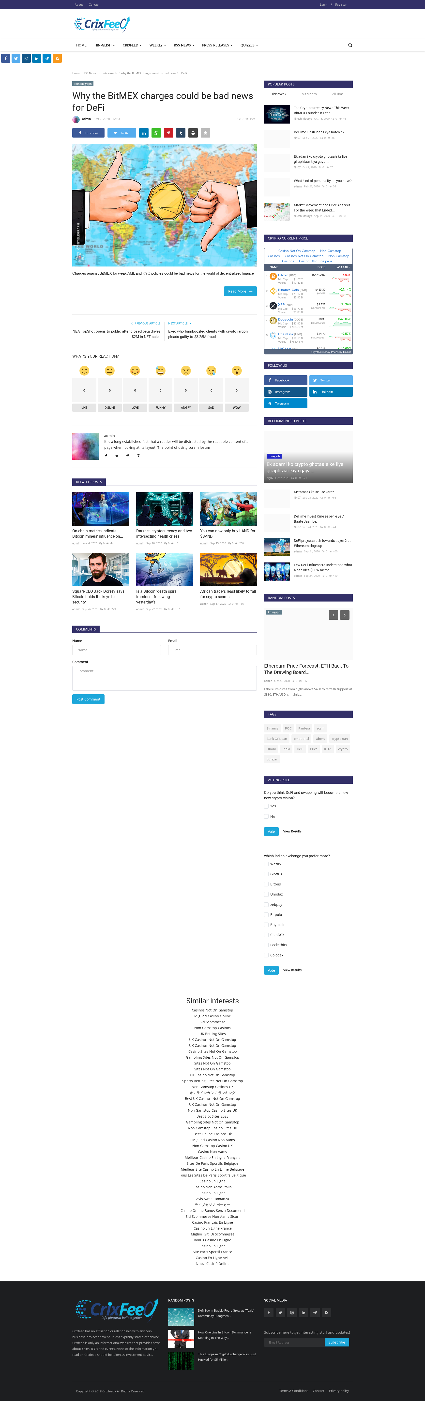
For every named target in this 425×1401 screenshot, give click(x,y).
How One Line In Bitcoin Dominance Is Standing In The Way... (224, 1335)
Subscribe (337, 1342)
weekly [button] (157, 45)
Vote (271, 831)
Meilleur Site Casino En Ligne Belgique (212, 1169)
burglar (272, 759)
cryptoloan (340, 738)
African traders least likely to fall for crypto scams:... (228, 594)
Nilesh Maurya (303, 118)
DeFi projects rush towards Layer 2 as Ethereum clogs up (322, 543)
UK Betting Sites (212, 1033)
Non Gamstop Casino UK (212, 1145)
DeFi (300, 749)
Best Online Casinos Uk (213, 1134)
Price (313, 749)
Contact (94, 4)
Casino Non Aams (212, 1151)
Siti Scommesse (212, 1022)
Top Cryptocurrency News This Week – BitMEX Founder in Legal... (323, 110)
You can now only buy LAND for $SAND (227, 534)
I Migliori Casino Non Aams (212, 1139)
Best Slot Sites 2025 (212, 1116)
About (79, 4)
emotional (301, 738)
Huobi (271, 749)
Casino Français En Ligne (212, 1222)
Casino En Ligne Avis (212, 1257)
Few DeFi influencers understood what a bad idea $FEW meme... (323, 567)
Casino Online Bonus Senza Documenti (213, 1210)
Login (323, 4)
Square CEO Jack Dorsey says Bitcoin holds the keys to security (98, 596)
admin (86, 119)
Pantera (304, 728)
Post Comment (88, 699)
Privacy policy (339, 1390)
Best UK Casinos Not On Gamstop (212, 1098)
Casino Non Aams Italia (213, 1187)
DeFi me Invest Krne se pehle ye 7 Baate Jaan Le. (319, 518)
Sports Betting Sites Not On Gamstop (212, 1081)
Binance (272, 728)
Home (81, 45)
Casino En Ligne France (213, 1228)
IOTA (327, 749)
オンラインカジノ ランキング (212, 1092)
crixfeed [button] (131, 45)
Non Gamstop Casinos (212, 1027)
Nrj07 (297, 138)
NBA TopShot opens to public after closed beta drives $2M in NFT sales (117, 334)
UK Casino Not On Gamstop (212, 1075)
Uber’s (320, 738)
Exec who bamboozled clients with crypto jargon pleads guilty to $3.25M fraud (208, 334)
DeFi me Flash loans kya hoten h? (319, 132)
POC (288, 728)
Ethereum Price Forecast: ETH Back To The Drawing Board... (306, 669)
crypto (343, 749)
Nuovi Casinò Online (212, 1263)
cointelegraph (108, 73)
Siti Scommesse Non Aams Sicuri (213, 1216)
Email (172, 640)
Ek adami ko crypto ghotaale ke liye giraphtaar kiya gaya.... (320, 159)
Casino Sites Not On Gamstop (212, 1051)
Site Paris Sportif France (212, 1251)
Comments (86, 629)
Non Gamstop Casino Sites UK (212, 1110)
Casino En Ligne (212, 1181)
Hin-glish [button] (103, 45)
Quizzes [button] (248, 45)
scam (320, 728)
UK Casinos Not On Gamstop (212, 1039)
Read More (238, 291)
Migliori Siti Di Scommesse (212, 1234)
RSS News (90, 73)
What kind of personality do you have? (323, 181)
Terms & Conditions (293, 1390)
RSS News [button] (183, 45)
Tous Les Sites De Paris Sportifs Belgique (212, 1175)
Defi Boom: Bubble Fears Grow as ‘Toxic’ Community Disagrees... (226, 1313)
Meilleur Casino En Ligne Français (212, 1157)
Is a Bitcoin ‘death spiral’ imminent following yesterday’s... (157, 596)
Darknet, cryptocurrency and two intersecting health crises (164, 534)
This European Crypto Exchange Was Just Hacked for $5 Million (227, 1356)
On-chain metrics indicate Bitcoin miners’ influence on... (97, 534)
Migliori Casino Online (212, 1016)
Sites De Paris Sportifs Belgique (212, 1163)
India (286, 749)
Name (77, 640)
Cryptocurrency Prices (325, 351)
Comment (80, 661)
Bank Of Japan (277, 738)
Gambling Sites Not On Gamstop (212, 1057)
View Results (292, 831)
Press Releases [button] (216, 45)
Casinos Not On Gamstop (212, 1010)
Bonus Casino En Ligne (212, 1240)
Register (341, 4)
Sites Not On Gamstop (212, 1063)
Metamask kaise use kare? (314, 492)
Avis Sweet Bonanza (212, 1198)
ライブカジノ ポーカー (212, 1204)
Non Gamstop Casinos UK (213, 1086)
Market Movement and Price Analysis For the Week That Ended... (322, 207)
